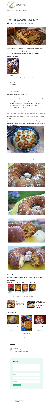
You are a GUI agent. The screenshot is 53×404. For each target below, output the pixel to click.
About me (44, 400)
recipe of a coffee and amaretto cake (27, 296)
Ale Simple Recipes (21, 4)
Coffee (17, 296)
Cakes (9, 16)
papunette (15, 348)
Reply (14, 353)
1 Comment (31, 23)
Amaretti (13, 296)
